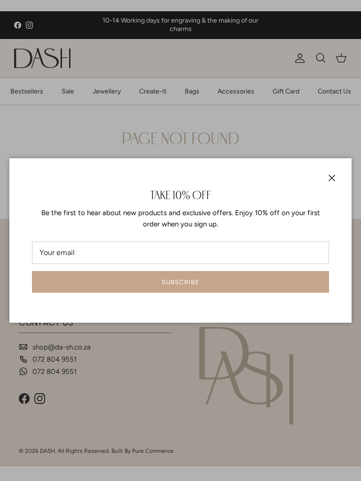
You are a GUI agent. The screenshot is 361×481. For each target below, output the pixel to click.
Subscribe (180, 282)
